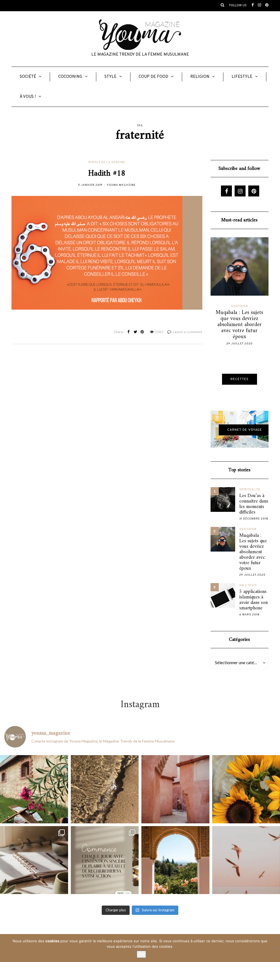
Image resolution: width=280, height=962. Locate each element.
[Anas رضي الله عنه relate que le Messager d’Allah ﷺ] (175, 789)
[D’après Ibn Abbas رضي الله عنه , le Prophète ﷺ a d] (34, 789)
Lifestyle (242, 76)
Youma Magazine (121, 185)
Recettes (240, 379)
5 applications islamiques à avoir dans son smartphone (253, 600)
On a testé (248, 585)
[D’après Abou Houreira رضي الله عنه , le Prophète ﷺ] (105, 789)
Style (110, 76)
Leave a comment (187, 332)
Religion (199, 76)
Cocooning (70, 76)
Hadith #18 (107, 173)
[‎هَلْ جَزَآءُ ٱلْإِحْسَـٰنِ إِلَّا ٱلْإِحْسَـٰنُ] (105, 860)
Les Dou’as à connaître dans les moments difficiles (253, 504)
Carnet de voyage (244, 430)
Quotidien (239, 306)
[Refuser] (273, 948)
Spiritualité (249, 489)
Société (28, 76)
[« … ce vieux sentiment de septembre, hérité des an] (34, 860)
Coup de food (153, 76)
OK (141, 954)
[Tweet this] (135, 332)
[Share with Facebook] (128, 332)
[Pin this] (142, 332)
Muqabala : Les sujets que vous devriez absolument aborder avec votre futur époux (239, 325)
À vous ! (28, 96)
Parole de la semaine (106, 162)
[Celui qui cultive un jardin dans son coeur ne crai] (175, 860)
